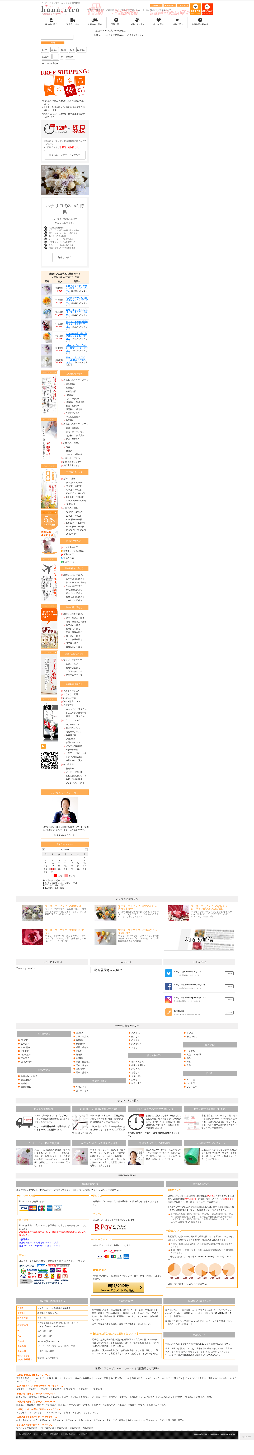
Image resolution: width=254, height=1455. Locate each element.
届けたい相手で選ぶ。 (73, 613)
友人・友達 (136, 1083)
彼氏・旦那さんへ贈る (76, 621)
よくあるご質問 (70, 694)
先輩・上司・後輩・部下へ (171, 1420)
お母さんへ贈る (73, 628)
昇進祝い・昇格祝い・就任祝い (132, 1404)
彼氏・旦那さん (138, 1065)
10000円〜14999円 (75, 493)
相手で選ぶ (178, 24)
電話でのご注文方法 (75, 716)
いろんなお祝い (148, 1397)
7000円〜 (25, 1047)
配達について (203, 1210)
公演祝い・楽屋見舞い (104, 1404)
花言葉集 (70, 768)
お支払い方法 (69, 697)
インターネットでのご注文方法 (167, 1378)
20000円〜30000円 (76, 500)
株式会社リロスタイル (47, 1313)
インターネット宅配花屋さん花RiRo (54, 1308)
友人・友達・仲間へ (116, 1420)
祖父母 (190, 1033)
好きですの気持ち (74, 593)
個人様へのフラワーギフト (75, 380)
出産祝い (70, 395)
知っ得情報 (68, 764)
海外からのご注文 (74, 760)
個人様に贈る (51, 24)
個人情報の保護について (199, 1301)
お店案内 (83, 1434)
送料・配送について (72, 701)
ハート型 (191, 1083)
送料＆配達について (141, 1378)
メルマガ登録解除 (74, 746)
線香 (72, 49)
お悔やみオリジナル (72, 461)
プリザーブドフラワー (73, 660)
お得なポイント (73, 742)
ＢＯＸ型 (191, 1079)
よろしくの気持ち (74, 600)
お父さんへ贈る (73, 625)
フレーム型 (192, 1087)
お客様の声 (71, 735)
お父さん (135, 1069)
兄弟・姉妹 (136, 1076)
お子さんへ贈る (73, 636)
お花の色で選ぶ (137, 24)
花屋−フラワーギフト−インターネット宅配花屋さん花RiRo (127, 1368)
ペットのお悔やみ (50, 63)
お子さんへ (99, 1420)
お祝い (45, 49)
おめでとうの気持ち (75, 596)
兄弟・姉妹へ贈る (74, 632)
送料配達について (201, 1183)
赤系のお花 (68, 554)
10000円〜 (26, 1051)
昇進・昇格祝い (73, 439)
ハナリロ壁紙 (72, 749)
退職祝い (80, 1040)
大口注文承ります (71, 465)
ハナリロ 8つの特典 (127, 1100)
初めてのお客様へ (71, 690)
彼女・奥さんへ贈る (75, 618)
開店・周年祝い (83, 1065)
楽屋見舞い (81, 1069)
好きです (135, 1040)
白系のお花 (68, 561)
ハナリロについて (71, 720)
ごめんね (135, 1033)
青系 (189, 1061)
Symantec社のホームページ (201, 1321)
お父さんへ (58, 1420)
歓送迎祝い (81, 1043)
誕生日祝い (71, 384)
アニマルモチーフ (74, 675)
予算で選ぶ (116, 24)
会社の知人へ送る (74, 646)
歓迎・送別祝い (73, 405)
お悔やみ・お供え (71, 443)
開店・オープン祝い (75, 432)
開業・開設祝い (73, 428)
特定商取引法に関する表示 (52, 1301)
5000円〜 (25, 1043)
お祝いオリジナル (71, 458)
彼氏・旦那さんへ (42, 1420)
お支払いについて (90, 1183)
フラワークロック (74, 671)
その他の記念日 (73, 416)
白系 (68, 447)
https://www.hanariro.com (52, 1326)
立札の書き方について (76, 775)
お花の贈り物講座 (74, 779)
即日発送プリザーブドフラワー (65, 154)
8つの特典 (70, 738)
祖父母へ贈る (72, 643)
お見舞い (46, 56)
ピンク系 (191, 1051)
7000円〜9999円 (74, 489)
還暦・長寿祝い (83, 1047)
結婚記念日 (71, 391)
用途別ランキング (74, 731)
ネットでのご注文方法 (76, 709)
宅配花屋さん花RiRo (108, 970)
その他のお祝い (73, 413)
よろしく (135, 1047)
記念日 (79, 1054)
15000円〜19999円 (75, 497)
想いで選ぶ (158, 24)
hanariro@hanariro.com (48, 1341)
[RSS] (43, 746)
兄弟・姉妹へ (85, 1420)
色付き (69, 450)
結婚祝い (81, 49)
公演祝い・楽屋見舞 (75, 435)
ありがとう (81, 1087)
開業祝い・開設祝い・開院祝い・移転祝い (36, 1404)
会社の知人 (192, 1036)
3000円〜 (25, 1040)
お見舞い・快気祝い (184, 1397)
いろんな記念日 (165, 1397)
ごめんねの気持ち (74, 586)
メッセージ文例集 (74, 772)
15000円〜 (26, 1054)
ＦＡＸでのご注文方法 (76, 713)
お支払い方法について (93, 1190)
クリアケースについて (76, 753)
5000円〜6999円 (74, 486)
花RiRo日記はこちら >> (65, 835)
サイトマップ (66, 1378)
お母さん (135, 1072)
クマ (56, 56)
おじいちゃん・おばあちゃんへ (142, 1420)
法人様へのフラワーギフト (75, 424)
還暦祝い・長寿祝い (75, 409)
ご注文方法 (68, 705)
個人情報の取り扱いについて (32, 1434)
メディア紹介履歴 (74, 756)
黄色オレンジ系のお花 (73, 550)
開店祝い (70, 56)
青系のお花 (68, 558)
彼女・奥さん (137, 1061)
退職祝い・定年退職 (75, 402)
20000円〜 (26, 1058)
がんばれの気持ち (74, 589)
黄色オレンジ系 (194, 1054)
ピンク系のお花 (70, 547)
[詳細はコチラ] (64, 262)
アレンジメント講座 (75, 783)
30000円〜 (71, 504)
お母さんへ (71, 1420)
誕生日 (54, 49)
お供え (64, 49)
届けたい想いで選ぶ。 (73, 574)
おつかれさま (82, 1090)
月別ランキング (73, 728)
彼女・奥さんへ (23, 1420)
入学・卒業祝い (73, 398)
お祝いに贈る (69, 478)
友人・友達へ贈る (74, 639)
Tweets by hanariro (25, 968)
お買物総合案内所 (200, 24)
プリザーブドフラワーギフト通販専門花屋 (60, 3)
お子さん (135, 1079)
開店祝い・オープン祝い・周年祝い (75, 1404)
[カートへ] (247, 1436)
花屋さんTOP (22, 1378)
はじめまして (38, 1378)
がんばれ (135, 1036)
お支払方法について (120, 1378)
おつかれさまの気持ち (76, 582)
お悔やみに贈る (95, 24)
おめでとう (136, 1043)
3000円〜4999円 (74, 482)
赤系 (189, 1058)
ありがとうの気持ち (75, 578)
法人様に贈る (72, 24)
